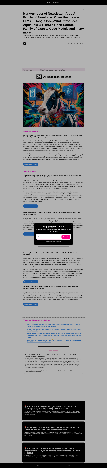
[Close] (71, 224)
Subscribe (66, 237)
